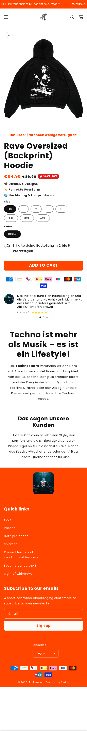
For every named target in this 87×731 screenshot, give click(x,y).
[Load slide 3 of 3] (47, 317)
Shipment (11, 544)
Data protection (16, 536)
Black (12, 234)
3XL (27, 218)
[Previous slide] (36, 317)
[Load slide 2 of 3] (43, 317)
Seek (7, 520)
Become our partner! (20, 566)
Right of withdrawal (18, 574)
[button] (6, 17)
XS (10, 209)
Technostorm (37, 682)
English (42, 653)
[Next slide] (51, 317)
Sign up (43, 625)
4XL (43, 218)
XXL (11, 218)
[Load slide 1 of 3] (40, 317)
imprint (9, 528)
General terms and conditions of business (21, 554)
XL (61, 209)
